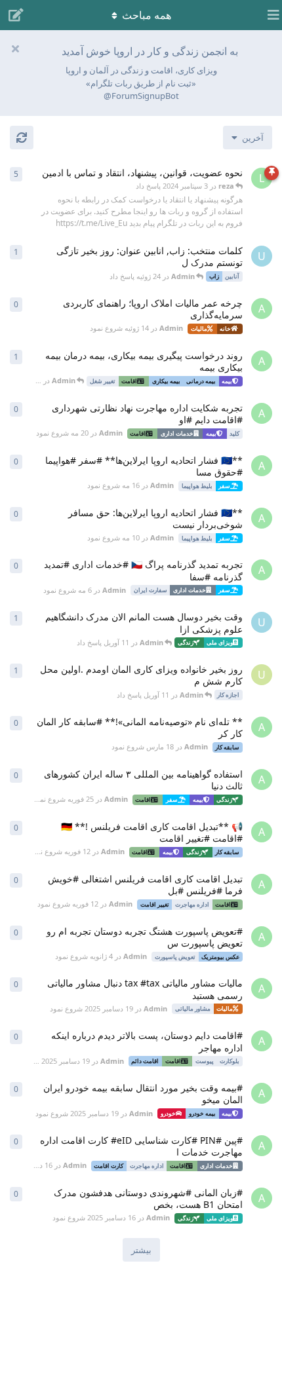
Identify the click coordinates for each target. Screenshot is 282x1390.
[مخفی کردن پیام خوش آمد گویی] (15, 48)
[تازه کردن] (21, 137)
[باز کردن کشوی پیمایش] (269, 15)
